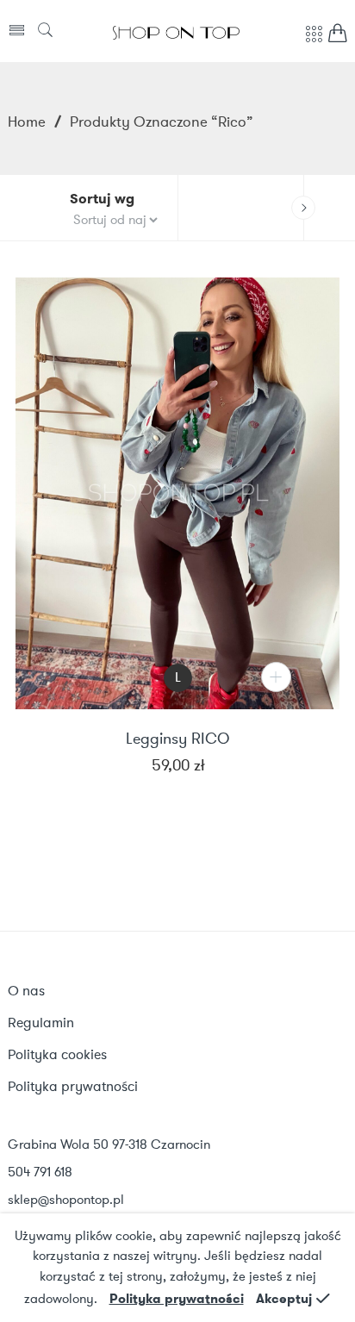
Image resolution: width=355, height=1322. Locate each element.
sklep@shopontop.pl (66, 1199)
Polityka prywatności (176, 1298)
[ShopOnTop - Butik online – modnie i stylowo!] (176, 31)
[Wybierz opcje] (276, 677)
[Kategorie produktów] (313, 43)
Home (27, 121)
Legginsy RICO (177, 739)
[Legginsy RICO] (177, 493)
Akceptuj (284, 1298)
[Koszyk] (337, 37)
